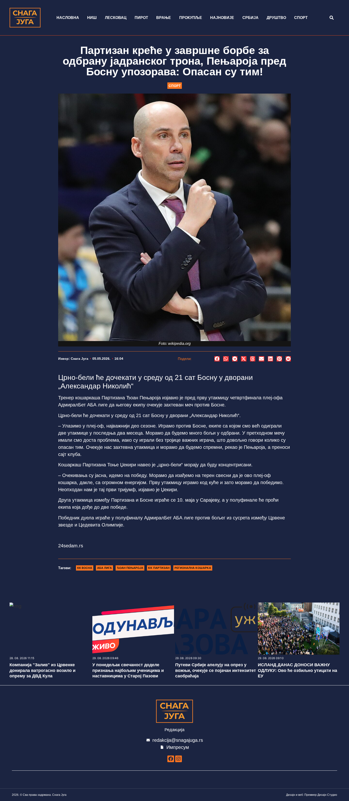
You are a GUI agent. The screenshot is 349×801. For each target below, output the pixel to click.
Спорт (301, 18)
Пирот (141, 18)
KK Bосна (84, 568)
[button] (331, 18)
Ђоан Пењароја (130, 568)
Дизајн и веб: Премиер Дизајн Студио (311, 794)
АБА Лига (104, 568)
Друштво (276, 18)
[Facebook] (170, 759)
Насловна (68, 18)
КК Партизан (159, 568)
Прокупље (190, 18)
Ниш (92, 18)
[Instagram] (178, 759)
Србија (250, 18)
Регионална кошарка (192, 568)
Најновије (222, 18)
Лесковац (116, 18)
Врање (163, 18)
